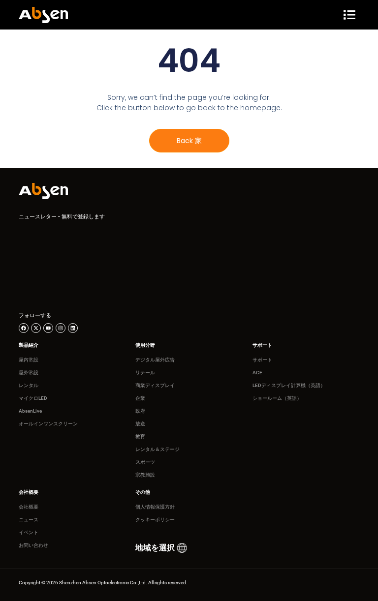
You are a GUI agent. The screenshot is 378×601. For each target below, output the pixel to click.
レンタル (28, 385)
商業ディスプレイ (155, 385)
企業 (140, 398)
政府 (140, 411)
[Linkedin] (73, 328)
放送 (140, 423)
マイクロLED (33, 398)
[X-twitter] (36, 328)
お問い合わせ (33, 545)
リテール (145, 372)
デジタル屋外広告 (155, 359)
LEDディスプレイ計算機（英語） (288, 385)
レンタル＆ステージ (157, 449)
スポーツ (145, 462)
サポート (262, 359)
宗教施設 (145, 475)
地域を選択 (155, 547)
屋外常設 (28, 372)
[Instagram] (60, 328)
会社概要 (28, 507)
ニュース (28, 519)
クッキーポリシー (155, 519)
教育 (140, 436)
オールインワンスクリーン (48, 423)
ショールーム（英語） (277, 398)
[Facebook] (24, 328)
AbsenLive (30, 411)
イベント (28, 532)
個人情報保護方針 (155, 507)
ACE (257, 372)
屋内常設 (28, 359)
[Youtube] (48, 328)
